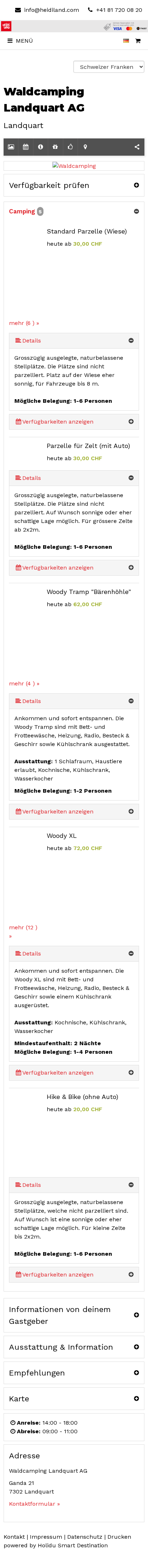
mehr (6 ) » (24, 323)
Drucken (119, 1536)
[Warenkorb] (137, 40)
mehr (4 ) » (24, 683)
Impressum (46, 1536)
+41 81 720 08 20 (118, 9)
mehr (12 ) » (23, 931)
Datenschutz (84, 1536)
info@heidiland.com (51, 9)
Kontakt (14, 1536)
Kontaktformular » (34, 1503)
